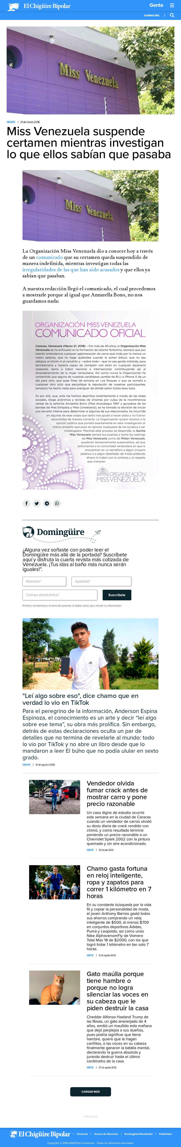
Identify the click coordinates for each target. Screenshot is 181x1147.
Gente (156, 5)
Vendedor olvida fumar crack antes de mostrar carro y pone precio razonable (117, 793)
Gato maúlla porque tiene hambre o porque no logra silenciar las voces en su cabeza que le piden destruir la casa (118, 991)
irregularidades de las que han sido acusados (71, 269)
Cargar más (90, 1092)
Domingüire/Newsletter (138, 1134)
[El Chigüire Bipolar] (39, 7)
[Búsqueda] (172, 15)
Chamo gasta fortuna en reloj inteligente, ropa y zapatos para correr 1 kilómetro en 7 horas (119, 882)
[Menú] (172, 5)
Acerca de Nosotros (106, 1134)
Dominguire (151, 15)
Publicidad (165, 1134)
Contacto (82, 1134)
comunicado (49, 257)
